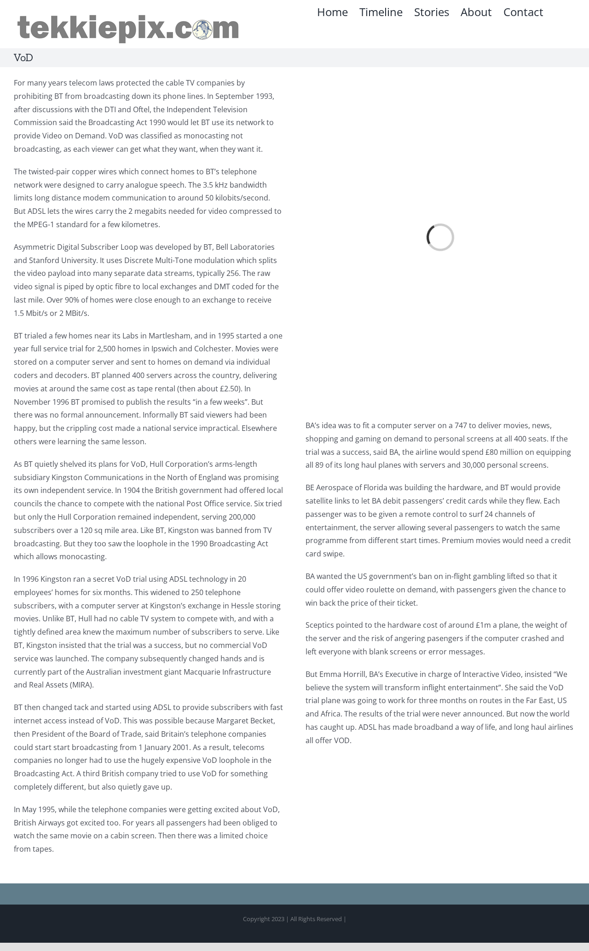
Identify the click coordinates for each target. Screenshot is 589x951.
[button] (559, 12)
